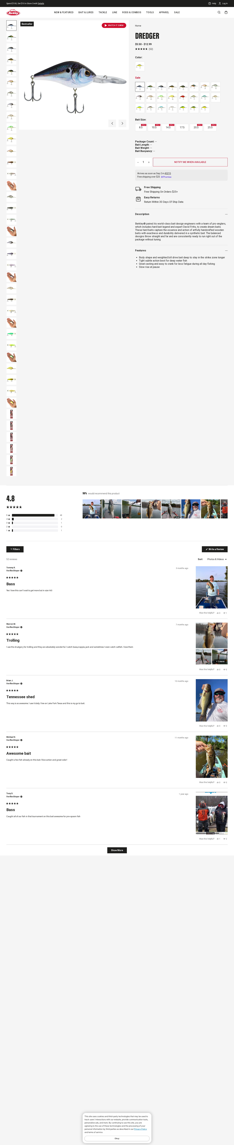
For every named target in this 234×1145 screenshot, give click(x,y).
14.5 (170, 126)
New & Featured (63, 12)
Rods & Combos (131, 12)
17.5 (182, 127)
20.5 (198, 126)
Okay (117, 1138)
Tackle (103, 12)
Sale (177, 12)
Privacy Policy (140, 1129)
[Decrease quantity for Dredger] (138, 162)
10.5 (156, 126)
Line (114, 12)
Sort (200, 559)
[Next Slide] (225, 508)
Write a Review (218, 550)
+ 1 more (220, 661)
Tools (150, 12)
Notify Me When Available (190, 162)
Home (138, 25)
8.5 (142, 126)
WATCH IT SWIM (115, 25)
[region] (155, 508)
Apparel (164, 12)
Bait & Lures (86, 12)
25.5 (212, 126)
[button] (112, 123)
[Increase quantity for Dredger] (148, 162)
